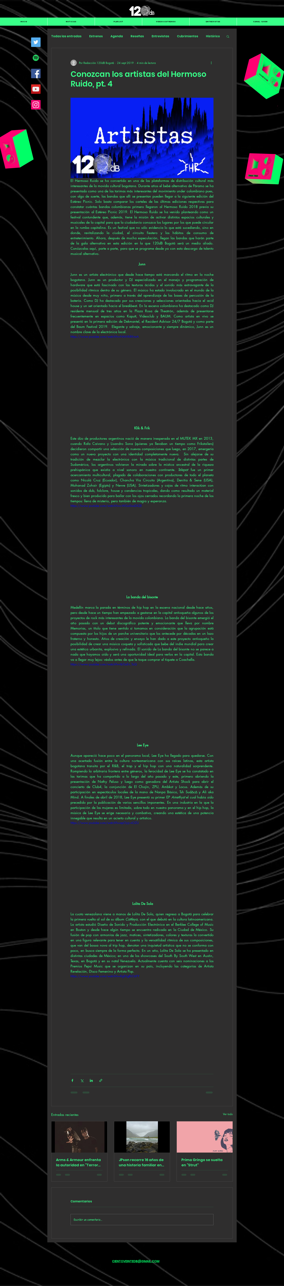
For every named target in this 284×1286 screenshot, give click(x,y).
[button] (228, 36)
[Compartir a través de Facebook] (72, 1080)
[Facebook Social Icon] (36, 73)
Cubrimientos (187, 36)
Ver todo (228, 1114)
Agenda (117, 36)
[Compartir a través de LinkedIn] (91, 1080)
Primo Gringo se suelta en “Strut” (202, 1162)
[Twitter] (36, 42)
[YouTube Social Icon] (36, 89)
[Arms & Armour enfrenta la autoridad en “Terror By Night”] (79, 1137)
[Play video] (142, 374)
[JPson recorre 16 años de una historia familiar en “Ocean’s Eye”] (142, 1137)
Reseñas (137, 36)
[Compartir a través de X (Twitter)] (82, 1080)
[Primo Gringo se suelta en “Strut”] (205, 1137)
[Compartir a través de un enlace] (101, 1080)
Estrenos (96, 36)
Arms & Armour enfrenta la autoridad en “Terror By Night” (78, 1162)
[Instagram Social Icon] (36, 104)
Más (209, 36)
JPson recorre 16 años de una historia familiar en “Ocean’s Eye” (141, 1162)
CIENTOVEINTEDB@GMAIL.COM (135, 1261)
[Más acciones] (211, 62)
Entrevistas (160, 36)
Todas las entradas (66, 36)
